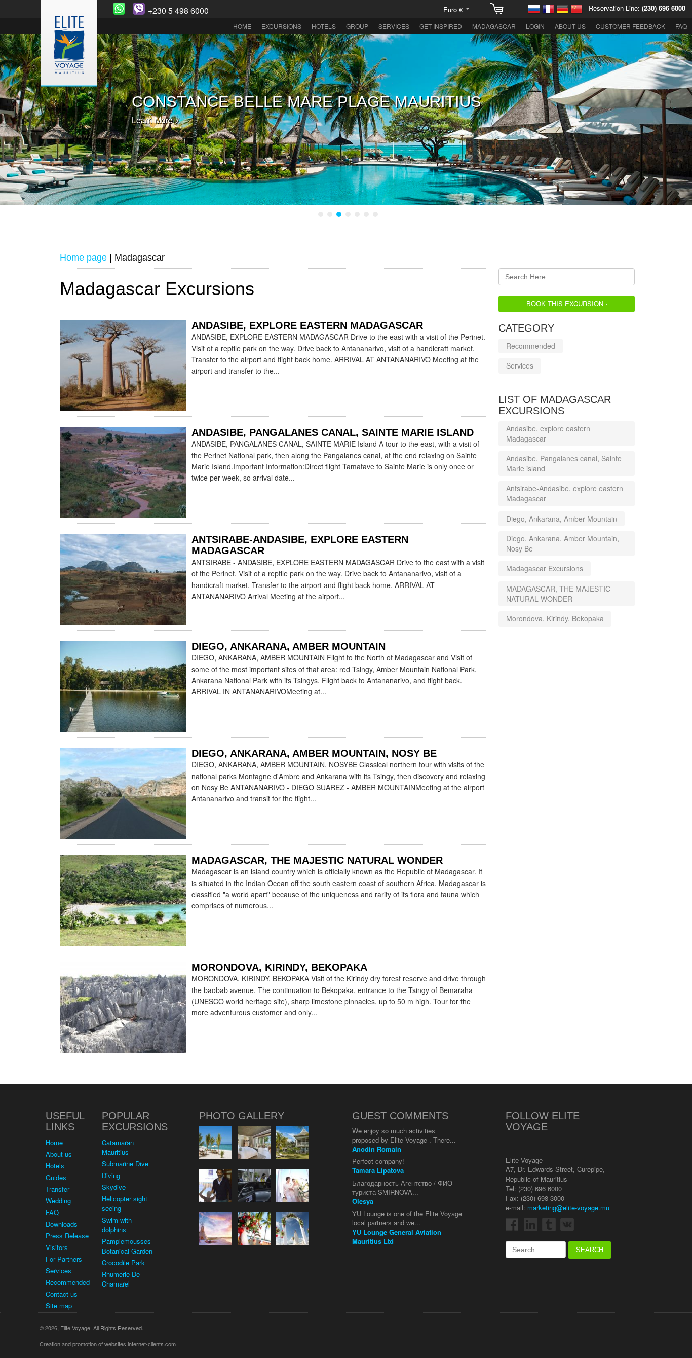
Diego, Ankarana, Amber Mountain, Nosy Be (314, 753)
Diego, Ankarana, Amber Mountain (288, 646)
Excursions (281, 26)
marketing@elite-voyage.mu (568, 1208)
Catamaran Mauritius (118, 1147)
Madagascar (494, 26)
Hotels (324, 26)
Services (393, 26)
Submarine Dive (125, 1163)
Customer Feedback (630, 26)
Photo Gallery (241, 1115)
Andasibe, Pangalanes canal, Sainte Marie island (332, 432)
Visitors (57, 1247)
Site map (59, 1305)
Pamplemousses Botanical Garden (127, 1246)
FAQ (681, 26)
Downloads (62, 1224)
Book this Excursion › (566, 303)
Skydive (114, 1187)
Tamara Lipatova (378, 1170)
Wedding (58, 1200)
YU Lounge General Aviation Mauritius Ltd (396, 1236)
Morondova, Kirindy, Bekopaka (279, 967)
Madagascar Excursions (544, 568)
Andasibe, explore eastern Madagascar (307, 325)
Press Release (67, 1235)
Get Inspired (440, 26)
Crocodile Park (123, 1262)
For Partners (64, 1259)
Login (535, 26)
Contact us (62, 1294)
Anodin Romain (376, 1149)
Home (242, 26)
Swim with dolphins (117, 1224)
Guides (56, 1177)
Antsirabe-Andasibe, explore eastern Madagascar (564, 493)
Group (357, 26)
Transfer (57, 1189)
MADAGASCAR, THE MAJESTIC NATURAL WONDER (317, 860)
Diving (111, 1175)
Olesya (362, 1201)
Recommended (530, 346)
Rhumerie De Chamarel (121, 1279)
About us (570, 26)
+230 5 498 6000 (178, 10)
